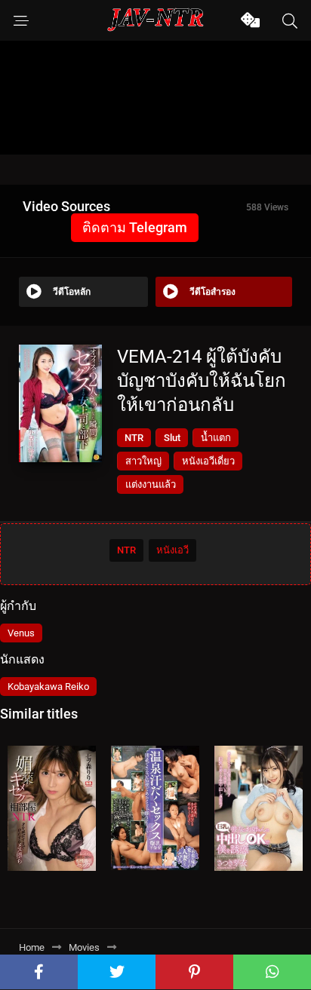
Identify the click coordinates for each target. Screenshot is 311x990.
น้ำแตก (216, 437)
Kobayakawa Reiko (48, 686)
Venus (21, 633)
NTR (134, 437)
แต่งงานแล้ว (150, 484)
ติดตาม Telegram (134, 227)
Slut (172, 437)
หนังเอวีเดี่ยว (208, 461)
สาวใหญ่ (143, 461)
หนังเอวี (172, 550)
